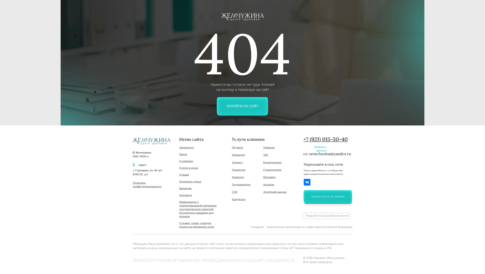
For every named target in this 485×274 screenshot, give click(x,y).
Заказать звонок (320, 148)
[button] (328, 196)
